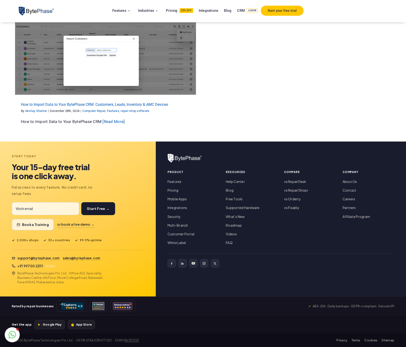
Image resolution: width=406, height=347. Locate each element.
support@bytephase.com (38, 258)
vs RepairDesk (295, 181)
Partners (349, 207)
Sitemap (388, 340)
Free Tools (234, 199)
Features (103, 62)
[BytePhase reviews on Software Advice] (122, 306)
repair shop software (124, 62)
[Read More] (113, 121)
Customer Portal (181, 234)
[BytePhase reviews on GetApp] (98, 306)
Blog (230, 190)
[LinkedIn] (182, 263)
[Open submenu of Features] (135, 10)
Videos (231, 234)
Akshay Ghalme (36, 111)
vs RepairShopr (296, 190)
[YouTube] (193, 263)
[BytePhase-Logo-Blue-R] (36, 8)
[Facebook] (172, 263)
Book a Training (35, 224)
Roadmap (234, 225)
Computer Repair (83, 62)
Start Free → (98, 208)
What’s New (235, 216)
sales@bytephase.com (81, 258)
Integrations (177, 207)
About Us (350, 181)
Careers (349, 199)
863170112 (131, 340)
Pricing (173, 190)
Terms (355, 340)
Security (174, 216)
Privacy (341, 340)
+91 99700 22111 (30, 266)
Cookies (370, 340)
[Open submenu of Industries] (163, 10)
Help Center (235, 181)
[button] (12, 334)
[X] (215, 263)
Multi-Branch (178, 225)
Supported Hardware (243, 207)
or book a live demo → (75, 224)
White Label (177, 243)
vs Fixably (291, 207)
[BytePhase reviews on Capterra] (71, 306)
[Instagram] (204, 263)
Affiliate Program (356, 216)
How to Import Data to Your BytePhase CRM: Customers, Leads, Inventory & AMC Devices (94, 104)
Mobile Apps (177, 199)
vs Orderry (292, 199)
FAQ (229, 243)
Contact (349, 190)
